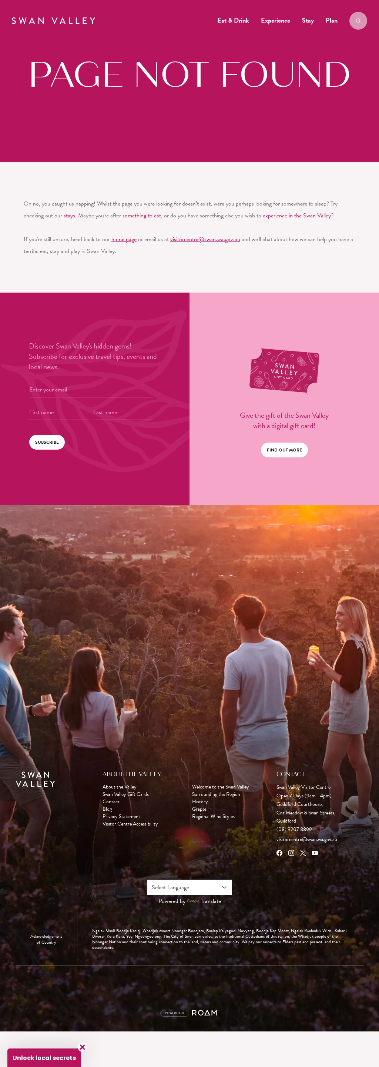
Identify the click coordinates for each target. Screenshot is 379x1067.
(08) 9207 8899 (294, 829)
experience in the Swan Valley (297, 215)
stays (69, 215)
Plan (332, 20)
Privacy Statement (121, 816)
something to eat (142, 215)
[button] (44, 1057)
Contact (111, 802)
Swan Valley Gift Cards (126, 794)
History (200, 802)
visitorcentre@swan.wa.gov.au (205, 239)
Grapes (199, 809)
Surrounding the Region (216, 794)
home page (124, 239)
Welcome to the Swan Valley (220, 787)
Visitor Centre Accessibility (130, 824)
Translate (211, 901)
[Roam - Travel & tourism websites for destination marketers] (205, 1013)
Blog (107, 809)
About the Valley (120, 787)
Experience (275, 20)
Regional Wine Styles (213, 816)
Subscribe (47, 442)
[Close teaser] (82, 1047)
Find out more (284, 450)
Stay (308, 20)
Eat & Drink (233, 20)
